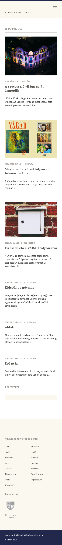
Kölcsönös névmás (19, 287)
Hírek (7, 446)
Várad (14, 7)
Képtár (34, 452)
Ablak (9, 327)
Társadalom (10, 474)
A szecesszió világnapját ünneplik (24, 88)
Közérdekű (29, 243)
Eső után (11, 363)
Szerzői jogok (37, 474)
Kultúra (26, 81)
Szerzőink (35, 468)
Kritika (7, 479)
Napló (7, 452)
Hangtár (34, 463)
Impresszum (36, 479)
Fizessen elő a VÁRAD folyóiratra (31, 248)
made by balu (11, 540)
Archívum (35, 446)
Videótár (34, 457)
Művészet (9, 463)
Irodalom (31, 282)
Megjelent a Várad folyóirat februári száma (27, 171)
